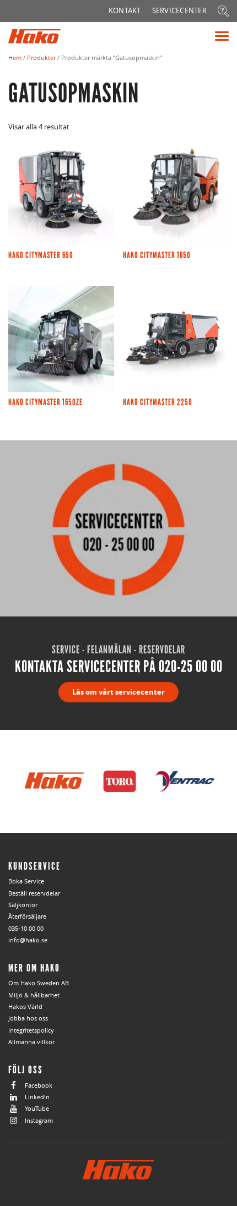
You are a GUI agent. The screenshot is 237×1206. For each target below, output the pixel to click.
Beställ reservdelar (34, 893)
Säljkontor (22, 905)
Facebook (38, 1085)
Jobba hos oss (28, 1018)
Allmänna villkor (31, 1042)
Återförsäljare (27, 916)
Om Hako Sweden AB (38, 983)
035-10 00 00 (26, 928)
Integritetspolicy (31, 1030)
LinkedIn (37, 1097)
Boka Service (26, 881)
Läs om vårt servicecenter (118, 692)
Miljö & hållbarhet (34, 995)
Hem (14, 57)
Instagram (39, 1120)
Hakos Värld (25, 1006)
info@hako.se (27, 940)
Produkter (41, 57)
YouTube (37, 1108)
